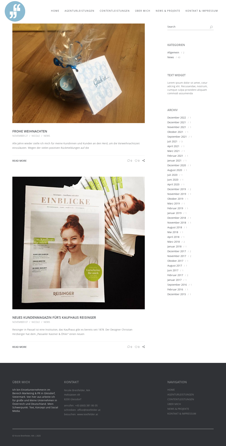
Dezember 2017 (176, 251)
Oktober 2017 (175, 260)
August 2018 (174, 227)
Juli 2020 (172, 174)
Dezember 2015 (176, 294)
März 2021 (173, 151)
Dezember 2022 (176, 117)
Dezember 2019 (176, 189)
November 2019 (176, 194)
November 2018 (176, 222)
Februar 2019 (175, 208)
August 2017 (174, 265)
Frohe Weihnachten (29, 131)
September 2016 (177, 284)
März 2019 (173, 203)
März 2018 (173, 241)
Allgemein (173, 52)
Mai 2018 (172, 232)
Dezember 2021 (176, 122)
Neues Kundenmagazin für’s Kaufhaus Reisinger (54, 317)
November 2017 (176, 256)
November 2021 (176, 127)
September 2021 (177, 136)
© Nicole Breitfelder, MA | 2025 (26, 435)
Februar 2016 (175, 289)
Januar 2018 (174, 246)
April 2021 (173, 146)
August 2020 (174, 170)
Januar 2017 (174, 280)
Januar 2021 (174, 160)
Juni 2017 (172, 270)
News (47, 135)
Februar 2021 (175, 155)
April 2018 (173, 237)
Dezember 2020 (176, 165)
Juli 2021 (172, 141)
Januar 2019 (174, 213)
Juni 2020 (172, 179)
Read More (19, 160)
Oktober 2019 (175, 198)
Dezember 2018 (176, 217)
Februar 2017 (175, 275)
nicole (36, 135)
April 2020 (173, 184)
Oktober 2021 (175, 132)
